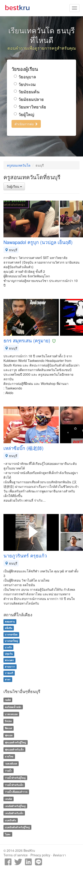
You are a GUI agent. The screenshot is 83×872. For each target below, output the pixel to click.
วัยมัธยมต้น (28, 91)
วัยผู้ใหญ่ (26, 114)
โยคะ (8, 834)
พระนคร (9, 660)
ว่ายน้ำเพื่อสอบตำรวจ (16, 792)
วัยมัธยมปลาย (31, 99)
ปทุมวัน (9, 653)
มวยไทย (9, 756)
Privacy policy (40, 855)
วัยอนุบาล (27, 77)
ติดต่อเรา (59, 855)
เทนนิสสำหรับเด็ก (14, 813)
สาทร (8, 679)
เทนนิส (8, 799)
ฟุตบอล (8, 735)
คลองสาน (10, 621)
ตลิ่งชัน (8, 628)
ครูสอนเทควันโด (18, 165)
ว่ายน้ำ (8, 770)
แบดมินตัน (10, 820)
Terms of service (15, 855)
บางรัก (8, 647)
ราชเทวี (9, 673)
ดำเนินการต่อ (25, 124)
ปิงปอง (8, 721)
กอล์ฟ (8, 700)
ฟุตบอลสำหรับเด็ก (14, 749)
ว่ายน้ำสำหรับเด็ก (14, 785)
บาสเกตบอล (11, 714)
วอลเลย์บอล (11, 763)
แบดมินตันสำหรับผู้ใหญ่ (17, 827)
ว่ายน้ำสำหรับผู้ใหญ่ (15, 777)
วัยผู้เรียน (13, 186)
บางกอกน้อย (11, 634)
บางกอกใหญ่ (11, 640)
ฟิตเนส (8, 728)
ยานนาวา (10, 666)
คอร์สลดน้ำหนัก (13, 707)
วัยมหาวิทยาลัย (32, 107)
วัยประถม (27, 84)
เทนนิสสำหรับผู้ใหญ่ (15, 806)
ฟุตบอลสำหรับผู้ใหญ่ (15, 742)
